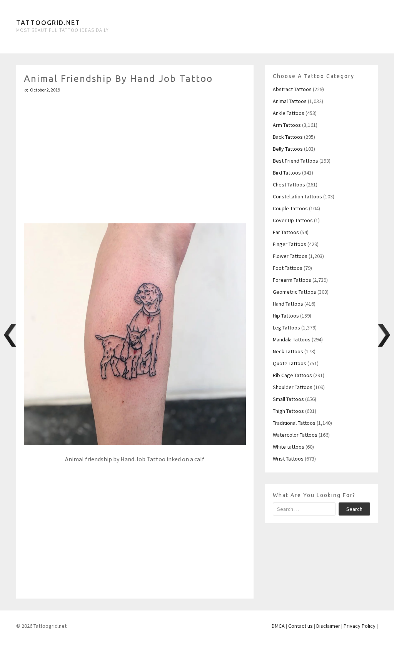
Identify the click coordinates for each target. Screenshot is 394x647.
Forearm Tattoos (292, 279)
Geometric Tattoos (294, 291)
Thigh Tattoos (288, 410)
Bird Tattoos (287, 172)
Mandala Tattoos (292, 339)
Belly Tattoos (288, 148)
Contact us (300, 625)
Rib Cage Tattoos (292, 375)
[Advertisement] (135, 155)
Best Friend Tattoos (295, 160)
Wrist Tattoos (288, 458)
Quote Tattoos (289, 363)
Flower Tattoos (290, 256)
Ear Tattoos (286, 232)
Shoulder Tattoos (292, 387)
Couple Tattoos (290, 208)
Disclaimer (328, 625)
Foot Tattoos (287, 267)
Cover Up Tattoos (293, 220)
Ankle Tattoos (288, 113)
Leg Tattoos (286, 327)
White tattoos (288, 446)
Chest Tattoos (289, 184)
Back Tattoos (288, 136)
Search (354, 509)
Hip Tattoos (286, 315)
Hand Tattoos (288, 303)
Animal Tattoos (290, 101)
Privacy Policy (360, 625)
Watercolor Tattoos (295, 434)
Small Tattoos (288, 399)
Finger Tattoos (289, 244)
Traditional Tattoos (294, 422)
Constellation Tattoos (297, 196)
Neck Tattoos (288, 351)
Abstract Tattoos (292, 89)
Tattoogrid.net (48, 22)
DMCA (278, 625)
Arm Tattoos (287, 124)
